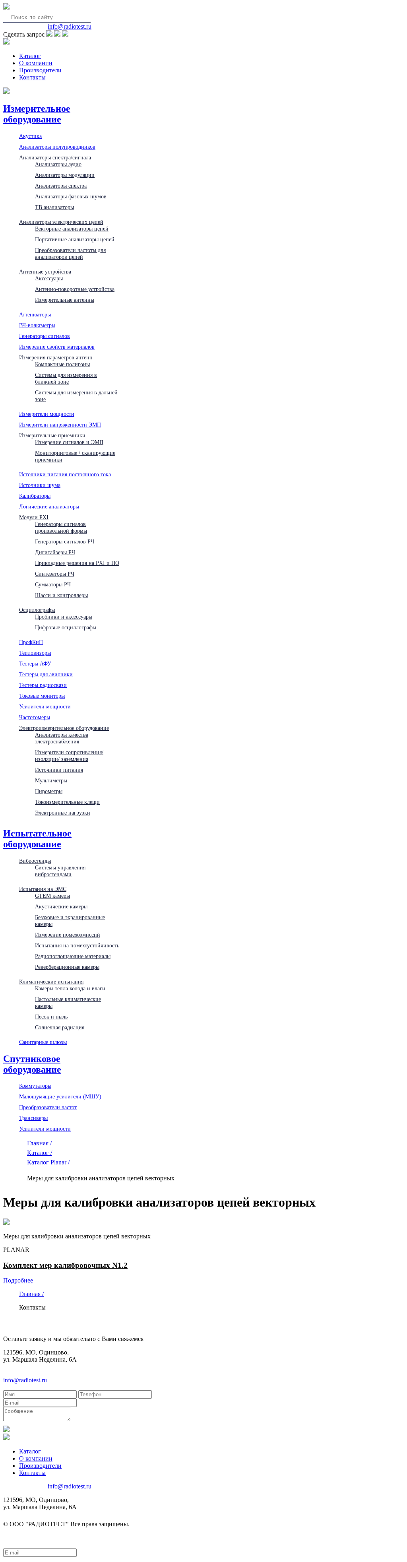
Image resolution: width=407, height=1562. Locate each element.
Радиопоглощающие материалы (72, 956)
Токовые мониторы (42, 696)
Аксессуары (49, 278)
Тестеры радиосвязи (43, 685)
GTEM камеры (52, 896)
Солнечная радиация (59, 1027)
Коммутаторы (35, 1086)
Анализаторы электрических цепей (61, 222)
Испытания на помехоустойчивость (77, 945)
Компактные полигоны (62, 364)
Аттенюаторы (35, 314)
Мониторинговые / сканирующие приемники (75, 456)
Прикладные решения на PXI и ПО (77, 563)
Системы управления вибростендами (60, 870)
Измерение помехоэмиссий (67, 934)
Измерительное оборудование (36, 113)
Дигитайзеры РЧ (55, 552)
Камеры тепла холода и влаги (70, 988)
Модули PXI (33, 517)
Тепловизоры (35, 653)
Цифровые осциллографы (65, 627)
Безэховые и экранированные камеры (70, 920)
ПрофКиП (31, 642)
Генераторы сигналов (44, 336)
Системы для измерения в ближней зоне (66, 378)
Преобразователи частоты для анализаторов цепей (70, 253)
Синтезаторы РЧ (54, 573)
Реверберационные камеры (67, 967)
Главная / (39, 1143)
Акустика (30, 136)
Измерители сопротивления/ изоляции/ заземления (69, 755)
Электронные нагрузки (62, 812)
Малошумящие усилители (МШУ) (60, 1096)
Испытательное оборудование (37, 838)
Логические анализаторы (49, 506)
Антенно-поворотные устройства (74, 289)
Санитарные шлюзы (43, 1042)
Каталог (30, 55)
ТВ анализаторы (54, 207)
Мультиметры (51, 780)
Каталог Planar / (48, 1162)
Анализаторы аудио (58, 164)
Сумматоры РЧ (53, 584)
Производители (40, 70)
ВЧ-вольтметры (37, 325)
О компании (35, 63)
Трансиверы (33, 1118)
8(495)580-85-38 (24, 26)
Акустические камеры (61, 906)
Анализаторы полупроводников (57, 147)
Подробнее (18, 1280)
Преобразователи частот (48, 1107)
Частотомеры (34, 717)
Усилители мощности (45, 706)
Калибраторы (34, 496)
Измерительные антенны (64, 300)
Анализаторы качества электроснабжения (61, 738)
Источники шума (39, 485)
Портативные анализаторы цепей (74, 239)
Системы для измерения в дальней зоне (76, 395)
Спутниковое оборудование (32, 1064)
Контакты (32, 77)
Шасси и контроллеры (61, 595)
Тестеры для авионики (46, 674)
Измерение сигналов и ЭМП (69, 442)
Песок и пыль (51, 1016)
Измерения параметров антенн (56, 357)
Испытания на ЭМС (42, 889)
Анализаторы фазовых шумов (71, 196)
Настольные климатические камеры (68, 1002)
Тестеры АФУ (35, 663)
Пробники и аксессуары (63, 616)
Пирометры (48, 791)
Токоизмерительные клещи (67, 802)
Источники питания (59, 769)
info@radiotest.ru (69, 26)
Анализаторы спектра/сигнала (55, 157)
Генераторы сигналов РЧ (64, 541)
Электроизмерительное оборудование (64, 728)
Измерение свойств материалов (57, 346)
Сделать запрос (24, 34)
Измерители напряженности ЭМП (60, 424)
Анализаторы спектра (61, 185)
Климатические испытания (51, 981)
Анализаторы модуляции (65, 175)
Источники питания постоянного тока (65, 474)
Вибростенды (35, 861)
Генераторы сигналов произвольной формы (61, 527)
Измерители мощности (46, 414)
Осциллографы (37, 610)
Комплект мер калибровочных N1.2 (65, 1265)
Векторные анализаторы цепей (72, 228)
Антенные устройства (45, 271)
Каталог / (39, 1152)
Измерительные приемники (52, 435)
